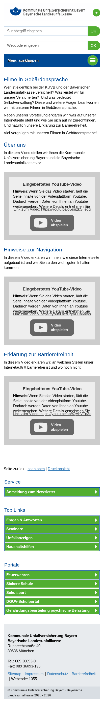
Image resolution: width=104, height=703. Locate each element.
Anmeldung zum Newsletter (30, 492)
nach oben (36, 469)
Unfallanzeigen (19, 538)
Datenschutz (57, 674)
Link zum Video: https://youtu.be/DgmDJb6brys (52, 314)
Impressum (34, 674)
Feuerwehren (18, 575)
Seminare (14, 529)
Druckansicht (59, 469)
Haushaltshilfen (20, 546)
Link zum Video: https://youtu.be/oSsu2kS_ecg (52, 209)
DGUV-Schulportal (22, 601)
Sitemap (14, 674)
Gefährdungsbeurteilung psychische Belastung (48, 610)
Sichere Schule (19, 583)
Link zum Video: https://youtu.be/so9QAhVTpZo (52, 413)
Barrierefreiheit (84, 674)
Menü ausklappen (23, 60)
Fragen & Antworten (24, 520)
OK (93, 31)
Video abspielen (59, 222)
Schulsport (16, 592)
